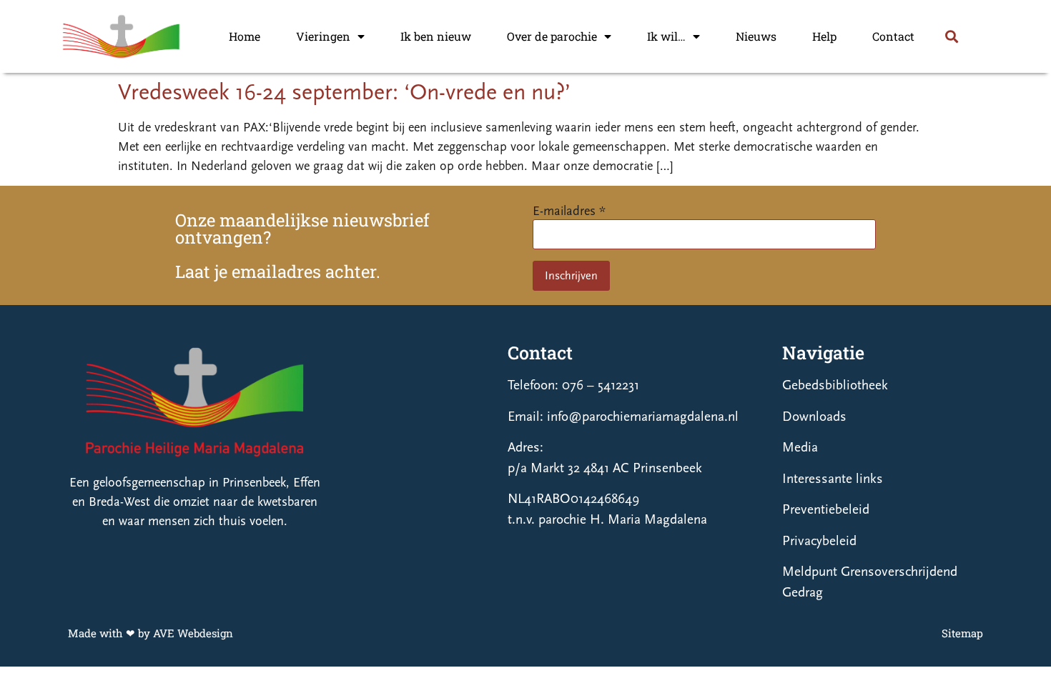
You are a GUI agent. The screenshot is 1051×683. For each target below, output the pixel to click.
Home (244, 36)
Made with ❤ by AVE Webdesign (150, 633)
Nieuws (756, 36)
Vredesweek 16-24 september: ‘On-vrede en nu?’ (344, 92)
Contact (893, 36)
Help (824, 36)
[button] (951, 37)
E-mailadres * (569, 211)
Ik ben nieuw (435, 36)
